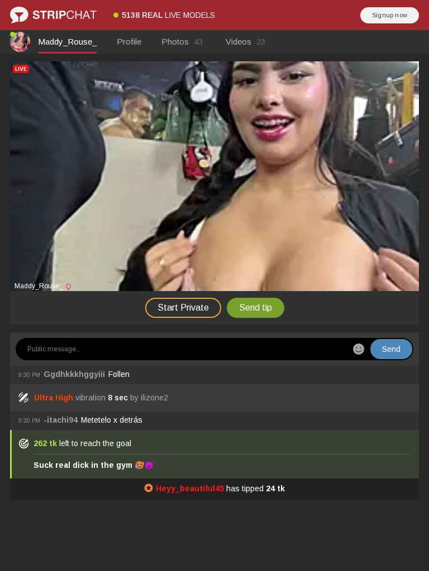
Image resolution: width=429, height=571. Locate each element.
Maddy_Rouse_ (67, 41)
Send (391, 349)
